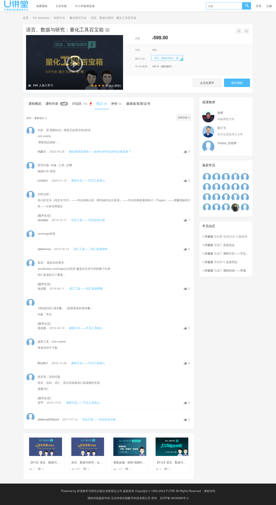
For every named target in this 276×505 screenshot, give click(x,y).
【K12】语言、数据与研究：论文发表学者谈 (57, 462)
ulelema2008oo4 (48, 419)
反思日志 (229, 245)
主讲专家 (61, 6)
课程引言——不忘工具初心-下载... (244, 253)
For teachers (41, 18)
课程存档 (209, 491)
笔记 (101, 103)
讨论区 (80, 103)
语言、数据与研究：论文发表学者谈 (94, 462)
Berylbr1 (43, 363)
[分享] (246, 30)
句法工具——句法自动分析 (88, 220)
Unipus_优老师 (226, 143)
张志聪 (42, 288)
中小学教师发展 (85, 6)
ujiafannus (44, 249)
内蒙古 (42, 151)
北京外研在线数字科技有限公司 (131, 498)
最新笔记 (35, 118)
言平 (40, 402)
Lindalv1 (43, 180)
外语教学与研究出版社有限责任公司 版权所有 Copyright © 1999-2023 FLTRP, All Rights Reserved (139, 491)
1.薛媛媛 (207, 236)
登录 (258, 6)
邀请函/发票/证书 (138, 103)
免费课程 (41, 6)
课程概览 (34, 103)
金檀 (220, 112)
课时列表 (55, 103)
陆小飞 (221, 128)
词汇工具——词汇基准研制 (90, 249)
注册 (269, 6)
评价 (116, 103)
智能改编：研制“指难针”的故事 (132, 462)
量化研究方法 (78, 18)
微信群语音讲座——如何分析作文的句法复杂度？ (100, 151)
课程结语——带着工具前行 (240, 270)
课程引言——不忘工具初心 (88, 180)
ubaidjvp (43, 220)
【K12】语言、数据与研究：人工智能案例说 (184, 462)
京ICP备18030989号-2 (174, 498)
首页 (25, 18)
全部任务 (183, 117)
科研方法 (59, 18)
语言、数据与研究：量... (167, 58)
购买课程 (237, 83)
